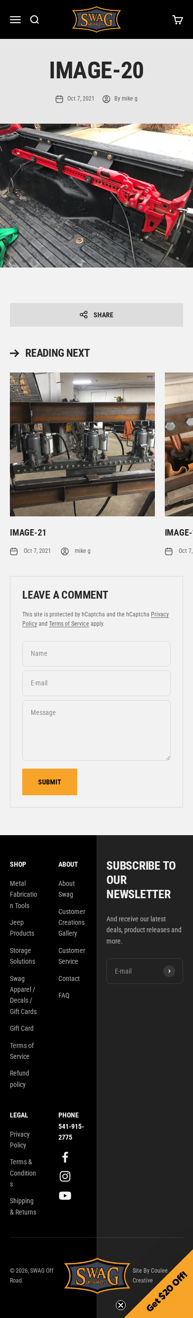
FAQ (63, 995)
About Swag (66, 888)
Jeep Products (22, 927)
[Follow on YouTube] (65, 1195)
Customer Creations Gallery (71, 923)
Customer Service (71, 955)
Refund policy (19, 1078)
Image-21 (28, 532)
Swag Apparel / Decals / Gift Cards (23, 995)
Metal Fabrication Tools (23, 894)
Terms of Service (69, 623)
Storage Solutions (22, 955)
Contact (69, 978)
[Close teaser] (121, 1305)
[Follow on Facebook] (65, 1157)
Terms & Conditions (23, 1173)
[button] (158, 1283)
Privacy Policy (20, 1139)
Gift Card (22, 1028)
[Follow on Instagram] (65, 1176)
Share (103, 315)
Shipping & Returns (23, 1206)
